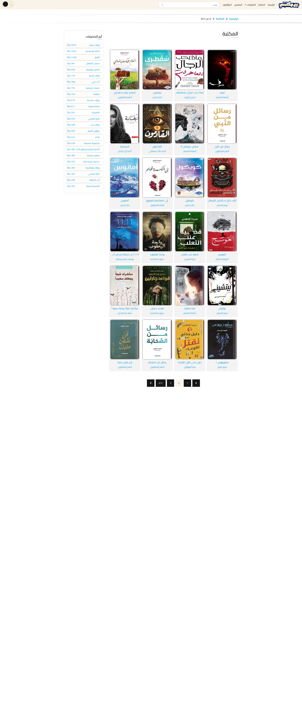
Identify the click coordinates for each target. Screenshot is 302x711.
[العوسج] (222, 231)
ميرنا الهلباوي (190, 367)
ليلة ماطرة (189, 308)
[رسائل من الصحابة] (157, 339)
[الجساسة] (124, 123)
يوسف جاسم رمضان (125, 259)
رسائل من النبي (222, 146)
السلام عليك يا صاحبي (125, 92)
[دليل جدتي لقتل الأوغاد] (189, 339)
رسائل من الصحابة (157, 362)
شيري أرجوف (190, 97)
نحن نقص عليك (124, 362)
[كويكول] (189, 177)
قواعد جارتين (157, 308)
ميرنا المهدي (190, 259)
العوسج (222, 254)
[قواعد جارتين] (157, 285)
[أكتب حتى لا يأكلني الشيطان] (222, 177)
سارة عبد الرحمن (124, 313)
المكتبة (220, 19)
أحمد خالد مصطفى (157, 151)
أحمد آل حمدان (124, 151)
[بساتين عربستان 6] (189, 123)
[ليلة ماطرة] (189, 285)
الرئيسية (233, 19)
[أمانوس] (124, 177)
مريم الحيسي (222, 205)
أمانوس (125, 200)
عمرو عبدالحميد (157, 259)
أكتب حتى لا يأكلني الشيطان (222, 200)
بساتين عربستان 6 (189, 146)
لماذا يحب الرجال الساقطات (190, 92)
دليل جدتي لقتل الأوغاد (189, 362)
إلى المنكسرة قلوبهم (157, 200)
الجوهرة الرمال (222, 259)
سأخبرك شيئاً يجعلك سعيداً (125, 308)
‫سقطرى (157, 92)
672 (160, 383)
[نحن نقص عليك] (124, 339)
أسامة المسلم (222, 97)
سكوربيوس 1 (222, 362)
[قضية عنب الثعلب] (189, 231)
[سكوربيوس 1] (222, 339)
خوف (222, 92)
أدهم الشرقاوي (125, 97)
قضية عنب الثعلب (190, 254)
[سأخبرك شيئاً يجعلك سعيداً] (124, 285)
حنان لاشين (157, 97)
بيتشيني (222, 308)
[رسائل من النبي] (222, 123)
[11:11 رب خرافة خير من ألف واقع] (124, 231)
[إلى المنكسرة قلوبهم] (157, 177)
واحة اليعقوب (157, 254)
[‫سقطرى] (157, 69)
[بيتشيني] (222, 285)
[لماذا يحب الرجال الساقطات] (189, 69)
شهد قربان (222, 367)
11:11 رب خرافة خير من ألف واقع (122, 254)
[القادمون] (157, 123)
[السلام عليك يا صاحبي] (124, 69)
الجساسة (124, 146)
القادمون (157, 146)
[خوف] (222, 69)
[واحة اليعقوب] (157, 231)
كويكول (189, 200)
